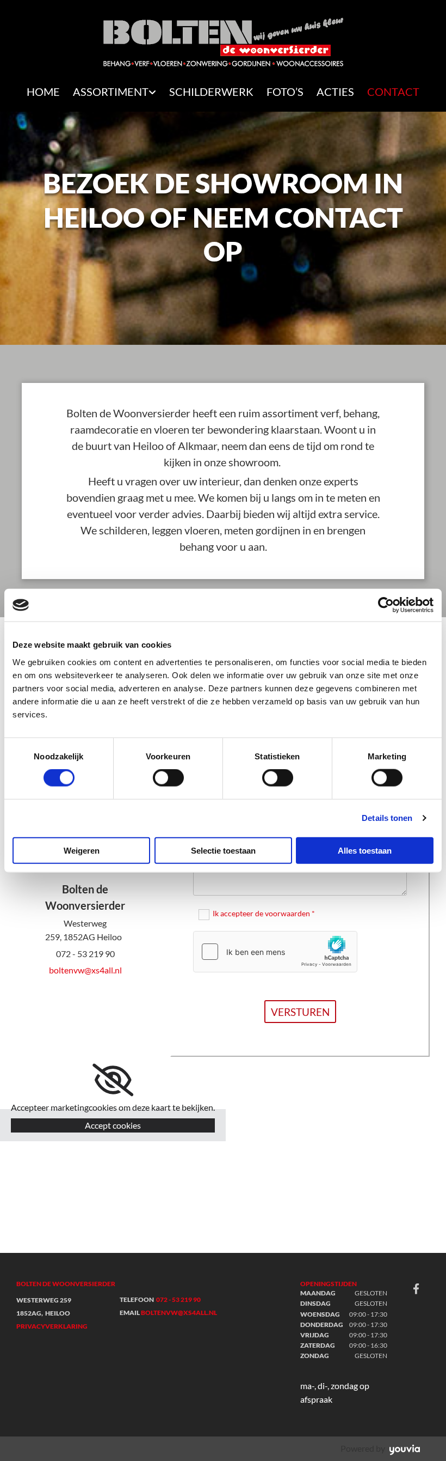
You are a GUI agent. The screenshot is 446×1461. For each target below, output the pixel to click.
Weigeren (82, 850)
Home (43, 91)
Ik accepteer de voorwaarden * (264, 913)
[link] (114, 93)
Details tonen (387, 818)
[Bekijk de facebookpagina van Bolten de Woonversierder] (416, 1288)
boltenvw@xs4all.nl (85, 970)
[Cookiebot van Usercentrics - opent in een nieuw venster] (385, 605)
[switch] (168, 778)
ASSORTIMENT (110, 91)
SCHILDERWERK (211, 91)
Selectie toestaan (223, 850)
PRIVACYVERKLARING (52, 1326)
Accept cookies (113, 1125)
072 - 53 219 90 (178, 1299)
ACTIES (335, 91)
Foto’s (285, 91)
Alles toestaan (365, 850)
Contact (393, 91)
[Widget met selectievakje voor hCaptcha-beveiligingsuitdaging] (275, 951)
